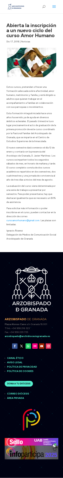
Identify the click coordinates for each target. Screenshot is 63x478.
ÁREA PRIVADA (15, 398)
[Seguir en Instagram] (48, 346)
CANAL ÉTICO (15, 358)
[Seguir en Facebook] (14, 346)
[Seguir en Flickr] (35, 346)
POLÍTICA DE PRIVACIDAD (22, 366)
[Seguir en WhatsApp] (28, 346)
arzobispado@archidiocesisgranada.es (27, 336)
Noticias (25, 41)
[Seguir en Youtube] (41, 346)
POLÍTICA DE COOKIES (20, 371)
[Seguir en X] (21, 346)
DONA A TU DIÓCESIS (18, 383)
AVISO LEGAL (15, 362)
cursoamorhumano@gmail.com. (23, 220)
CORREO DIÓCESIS (18, 393)
